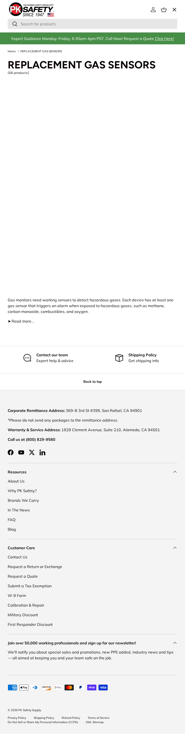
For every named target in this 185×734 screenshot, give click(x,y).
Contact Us (17, 557)
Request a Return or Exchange (35, 566)
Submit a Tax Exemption (30, 585)
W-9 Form (17, 595)
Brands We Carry (23, 500)
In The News (19, 510)
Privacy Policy (17, 718)
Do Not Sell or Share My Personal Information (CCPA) (43, 722)
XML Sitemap (95, 722)
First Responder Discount (30, 624)
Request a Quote (23, 576)
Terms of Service (99, 718)
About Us (16, 481)
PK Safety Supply (29, 710)
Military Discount (23, 614)
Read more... (21, 321)
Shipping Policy (44, 718)
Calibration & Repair (26, 605)
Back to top (92, 381)
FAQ (11, 519)
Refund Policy (71, 718)
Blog (12, 529)
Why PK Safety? (22, 490)
